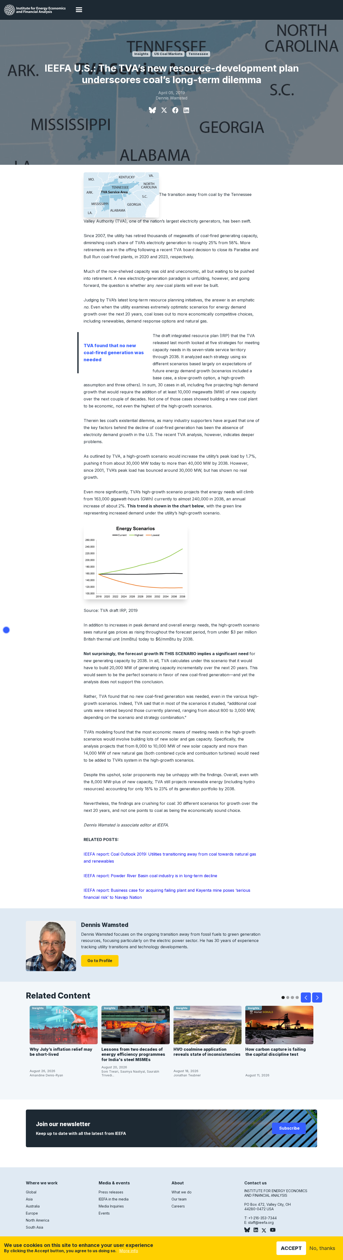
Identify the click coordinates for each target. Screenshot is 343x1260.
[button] (79, 10)
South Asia (34, 1227)
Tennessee (198, 54)
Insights (141, 54)
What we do (182, 1192)
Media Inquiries (111, 1206)
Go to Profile (99, 960)
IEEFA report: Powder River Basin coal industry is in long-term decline (150, 875)
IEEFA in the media (114, 1199)
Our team (179, 1199)
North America (37, 1220)
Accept (291, 1248)
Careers (178, 1206)
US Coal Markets (168, 54)
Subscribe (289, 1128)
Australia (33, 1206)
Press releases (111, 1192)
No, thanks (322, 1248)
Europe (32, 1213)
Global (31, 1192)
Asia (29, 1199)
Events (104, 1213)
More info (128, 1250)
